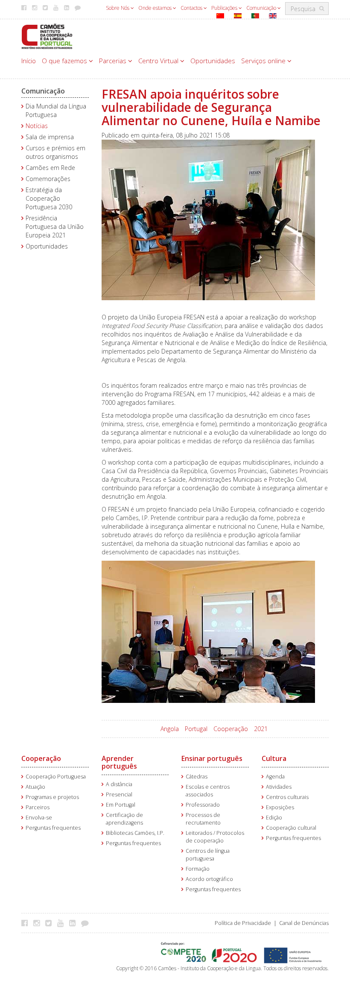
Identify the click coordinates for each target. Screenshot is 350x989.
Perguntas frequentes (53, 827)
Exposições (280, 807)
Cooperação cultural (291, 827)
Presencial (119, 794)
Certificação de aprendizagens (124, 818)
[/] (47, 36)
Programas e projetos (52, 797)
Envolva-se (39, 817)
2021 (261, 729)
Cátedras (196, 776)
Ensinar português (211, 758)
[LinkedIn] (74, 923)
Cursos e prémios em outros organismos (55, 152)
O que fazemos (65, 60)
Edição (274, 817)
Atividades (279, 786)
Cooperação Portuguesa (56, 776)
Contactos (192, 8)
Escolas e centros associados (208, 790)
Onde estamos (155, 8)
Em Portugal (120, 804)
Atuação (35, 786)
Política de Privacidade (243, 923)
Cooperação (230, 729)
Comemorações (48, 179)
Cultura (274, 758)
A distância (119, 784)
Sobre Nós (118, 8)
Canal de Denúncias (304, 923)
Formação (198, 868)
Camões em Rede (50, 168)
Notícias (37, 126)
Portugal (196, 729)
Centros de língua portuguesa (208, 854)
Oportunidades (212, 60)
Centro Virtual (159, 60)
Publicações (225, 8)
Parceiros (38, 807)
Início (28, 60)
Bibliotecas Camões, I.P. (135, 833)
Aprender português (119, 762)
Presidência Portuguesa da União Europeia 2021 (55, 226)
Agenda (275, 776)
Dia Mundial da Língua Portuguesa (56, 110)
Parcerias (113, 60)
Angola (169, 729)
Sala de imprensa (50, 137)
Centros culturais (287, 797)
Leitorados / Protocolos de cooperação (215, 836)
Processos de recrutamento (203, 818)
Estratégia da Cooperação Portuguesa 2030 (49, 198)
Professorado (203, 804)
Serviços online (264, 60)
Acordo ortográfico (209, 879)
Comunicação (261, 8)
